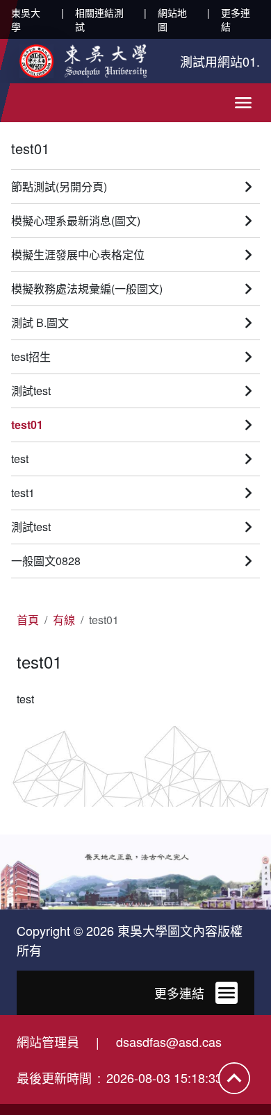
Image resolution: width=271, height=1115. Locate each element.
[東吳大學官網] (83, 61)
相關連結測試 (99, 19)
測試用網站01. (220, 61)
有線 (64, 620)
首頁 (28, 620)
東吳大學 (25, 19)
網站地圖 (172, 19)
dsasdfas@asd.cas (169, 1041)
